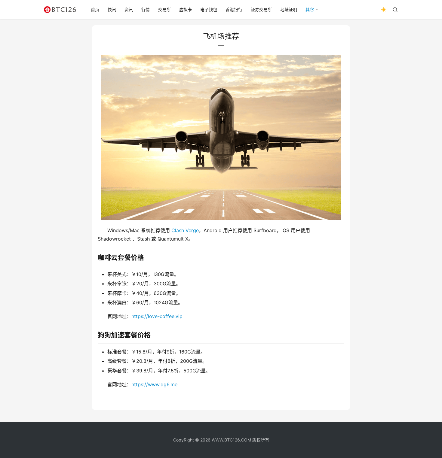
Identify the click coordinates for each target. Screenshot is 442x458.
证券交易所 (261, 9)
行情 (145, 9)
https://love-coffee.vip (157, 316)
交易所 (164, 9)
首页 (95, 9)
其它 (309, 9)
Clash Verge (185, 230)
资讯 (128, 9)
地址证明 (288, 9)
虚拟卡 (185, 9)
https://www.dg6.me (154, 384)
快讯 (112, 9)
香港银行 (234, 9)
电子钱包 (208, 9)
